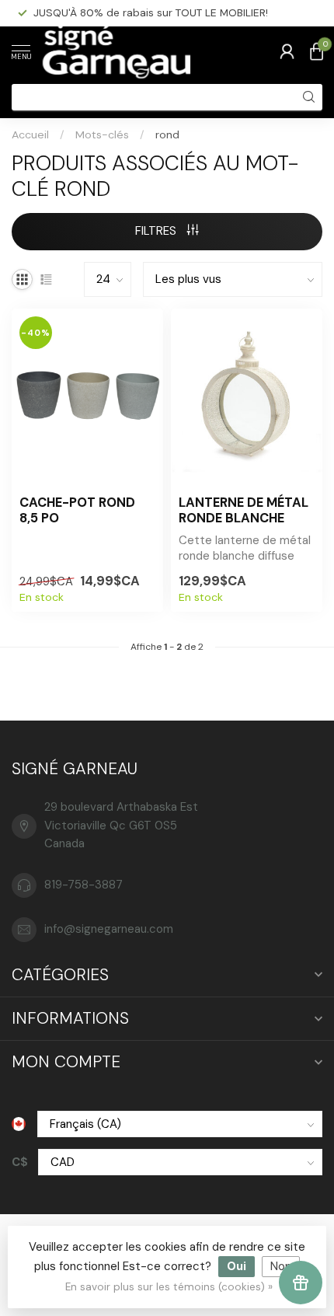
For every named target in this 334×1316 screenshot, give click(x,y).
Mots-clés (102, 134)
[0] (316, 51)
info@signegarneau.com (108, 929)
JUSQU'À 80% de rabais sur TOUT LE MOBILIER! (150, 12)
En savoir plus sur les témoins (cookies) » (169, 1286)
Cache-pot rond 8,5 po (77, 510)
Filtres (157, 231)
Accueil (30, 134)
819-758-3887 (83, 884)
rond (167, 134)
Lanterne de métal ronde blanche (243, 510)
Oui (236, 1266)
